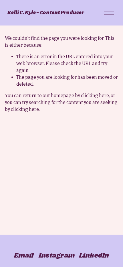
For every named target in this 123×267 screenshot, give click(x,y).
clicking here (95, 95)
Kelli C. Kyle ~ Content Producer (45, 12)
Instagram (57, 256)
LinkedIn (94, 256)
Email (23, 256)
